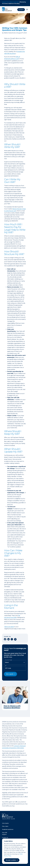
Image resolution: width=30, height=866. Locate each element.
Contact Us (5, 837)
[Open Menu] (27, 10)
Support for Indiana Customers (10, 2)
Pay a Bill (4, 832)
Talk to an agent (9, 626)
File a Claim (5, 826)
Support (4, 834)
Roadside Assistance (7, 829)
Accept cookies (11, 860)
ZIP (5, 665)
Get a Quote (5, 823)
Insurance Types (8, 659)
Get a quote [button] (9, 674)
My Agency (21, 9)
